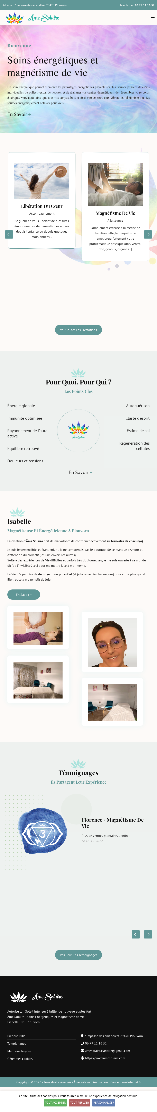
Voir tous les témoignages (78, 955)
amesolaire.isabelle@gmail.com (107, 1051)
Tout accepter (55, 1102)
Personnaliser (103, 1102)
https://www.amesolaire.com (105, 1058)
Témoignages (16, 1043)
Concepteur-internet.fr (125, 1082)
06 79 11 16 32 (96, 1043)
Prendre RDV (16, 1036)
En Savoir (17, 114)
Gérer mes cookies (20, 1059)
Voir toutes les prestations (78, 330)
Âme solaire (82, 1082)
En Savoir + (24, 595)
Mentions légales (19, 1051)
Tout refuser (79, 1102)
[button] (148, 234)
